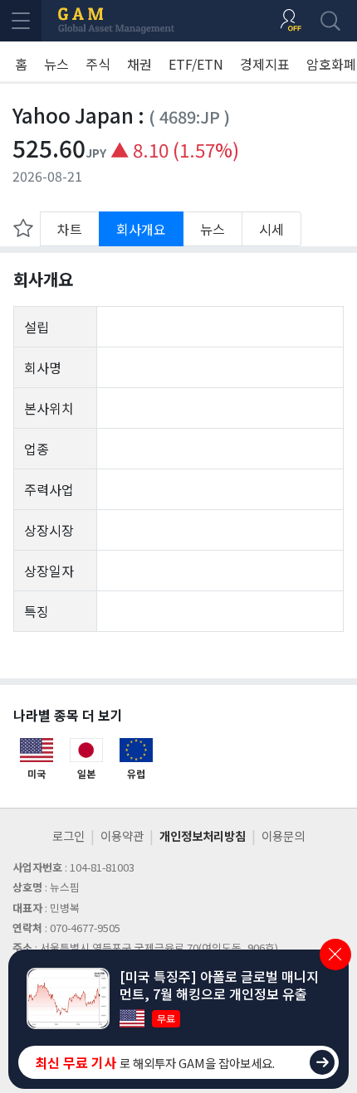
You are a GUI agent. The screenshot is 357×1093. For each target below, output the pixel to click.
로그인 (68, 835)
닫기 (335, 954)
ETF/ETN (196, 64)
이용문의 (283, 835)
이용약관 (122, 835)
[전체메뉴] (21, 20)
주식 (98, 64)
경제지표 (265, 64)
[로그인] (290, 20)
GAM (116, 20)
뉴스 (56, 64)
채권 (139, 64)
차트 (69, 229)
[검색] (330, 20)
